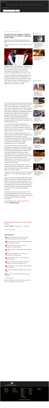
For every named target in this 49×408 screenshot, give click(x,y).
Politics (11, 4)
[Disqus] (18, 299)
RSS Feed (31, 389)
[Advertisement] (24, 22)
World (7, 4)
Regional (22, 390)
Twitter (30, 391)
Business (21, 4)
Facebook (30, 390)
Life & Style (27, 4)
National (22, 389)
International (23, 391)
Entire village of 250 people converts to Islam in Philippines (38, 58)
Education (16, 4)
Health (32, 4)
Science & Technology (38, 4)
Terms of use (6, 390)
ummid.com (4, 1)
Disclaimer (6, 391)
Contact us (14, 389)
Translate (26, 226)
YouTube (30, 392)
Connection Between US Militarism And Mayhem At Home (38, 106)
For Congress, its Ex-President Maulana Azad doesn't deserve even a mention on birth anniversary (38, 45)
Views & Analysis (6, 7)
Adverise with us (15, 391)
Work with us (14, 390)
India (4, 4)
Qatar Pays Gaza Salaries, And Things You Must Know (38, 146)
